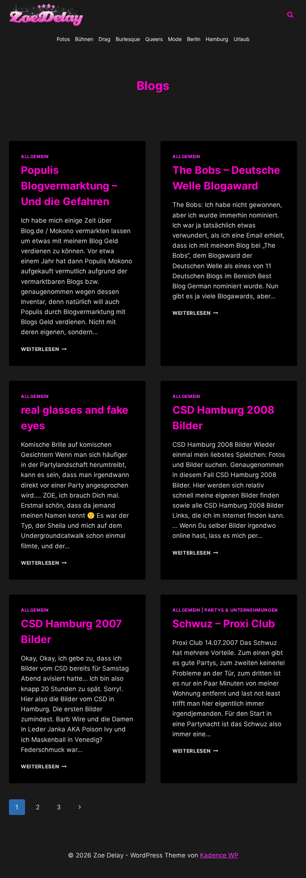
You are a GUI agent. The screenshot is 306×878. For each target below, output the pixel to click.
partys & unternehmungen (241, 610)
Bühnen (84, 39)
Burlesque (128, 39)
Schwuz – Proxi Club (223, 623)
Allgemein (35, 156)
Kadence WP (219, 855)
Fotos (63, 39)
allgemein (186, 156)
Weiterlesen (44, 349)
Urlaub (242, 39)
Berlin (193, 39)
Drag (104, 39)
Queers (154, 39)
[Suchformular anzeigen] (290, 15)
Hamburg (217, 39)
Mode (175, 39)
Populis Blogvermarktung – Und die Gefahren (69, 186)
